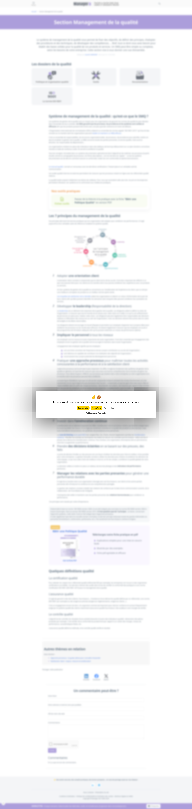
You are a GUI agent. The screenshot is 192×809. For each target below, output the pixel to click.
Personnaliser (109, 408)
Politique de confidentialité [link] (96, 413)
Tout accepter (83, 408)
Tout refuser (96, 408)
